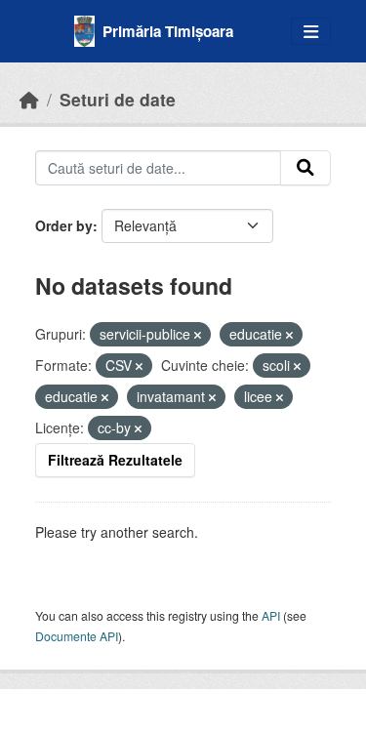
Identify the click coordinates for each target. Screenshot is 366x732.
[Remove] (197, 335)
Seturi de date (118, 99)
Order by (64, 225)
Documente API (76, 636)
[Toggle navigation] (311, 32)
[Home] (29, 99)
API (271, 615)
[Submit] (305, 167)
